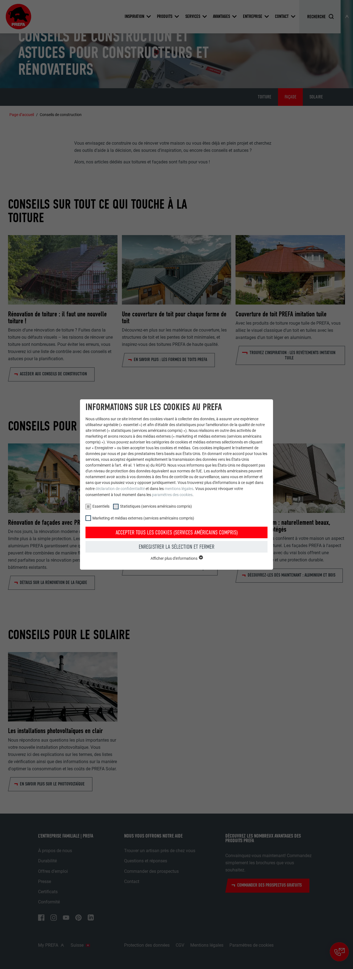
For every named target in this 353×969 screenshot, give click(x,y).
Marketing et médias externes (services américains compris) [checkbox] (143, 518)
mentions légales (179, 488)
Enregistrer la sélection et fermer (176, 546)
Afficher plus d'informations (174, 558)
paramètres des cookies (172, 494)
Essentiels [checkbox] (100, 506)
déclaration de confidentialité (120, 488)
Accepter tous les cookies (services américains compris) (177, 532)
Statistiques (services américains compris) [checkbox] (156, 506)
